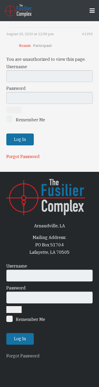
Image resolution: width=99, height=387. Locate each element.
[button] (92, 10)
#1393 (87, 34)
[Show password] (14, 110)
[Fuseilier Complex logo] (18, 10)
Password (16, 88)
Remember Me (30, 119)
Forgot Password (23, 156)
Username (16, 66)
